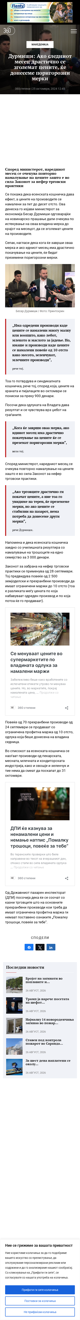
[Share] (29, 947)
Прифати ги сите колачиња (40, 1289)
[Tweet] (40, 947)
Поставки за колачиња (40, 1301)
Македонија (40, 44)
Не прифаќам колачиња (40, 1312)
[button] (74, 31)
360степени (22, 88)
